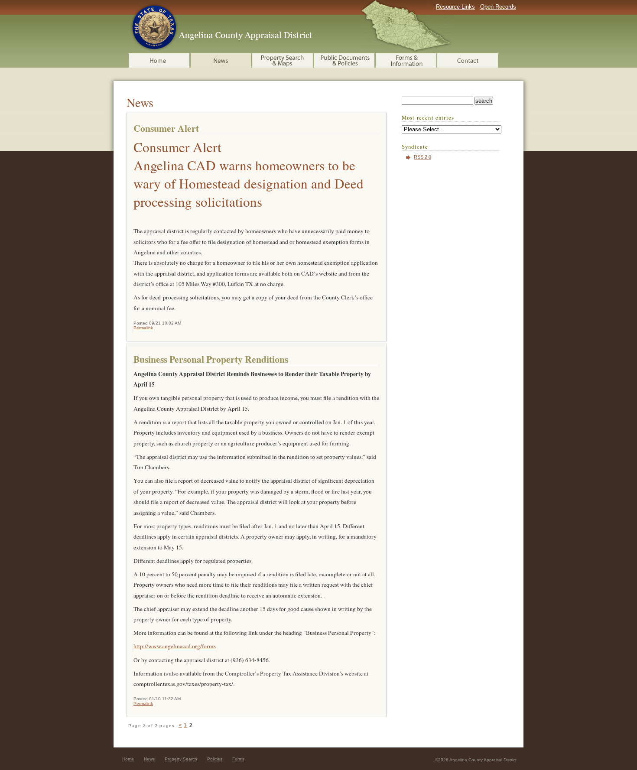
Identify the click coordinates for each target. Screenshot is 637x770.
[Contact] (468, 60)
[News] (221, 60)
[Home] (160, 60)
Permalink (143, 327)
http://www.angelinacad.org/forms (174, 646)
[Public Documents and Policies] (345, 60)
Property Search (181, 759)
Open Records (498, 6)
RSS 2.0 (422, 156)
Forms (238, 759)
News (149, 759)
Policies (214, 759)
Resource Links (455, 6)
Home (128, 759)
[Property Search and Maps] (283, 60)
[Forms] (406, 60)
